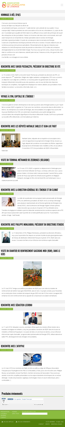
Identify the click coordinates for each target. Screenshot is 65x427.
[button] (5, 404)
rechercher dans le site (29, 411)
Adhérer (3, 415)
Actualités (10, 18)
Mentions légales (56, 424)
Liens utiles (15, 413)
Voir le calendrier (38, 404)
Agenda (14, 411)
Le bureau (4, 413)
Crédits (47, 424)
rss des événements (24, 422)
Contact (3, 417)
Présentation (5, 411)
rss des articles (9, 422)
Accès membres (50, 422)
